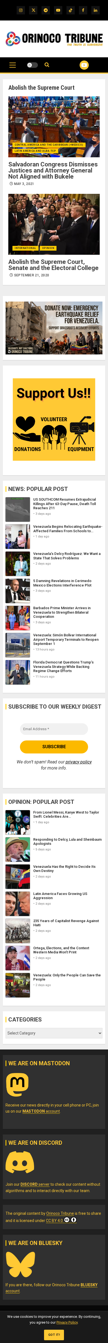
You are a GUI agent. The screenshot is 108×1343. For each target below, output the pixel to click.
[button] (12, 67)
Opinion (48, 248)
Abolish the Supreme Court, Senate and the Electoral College (53, 264)
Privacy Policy (67, 1322)
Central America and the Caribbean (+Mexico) (49, 144)
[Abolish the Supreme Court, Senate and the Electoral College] (54, 224)
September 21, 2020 (31, 275)
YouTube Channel (77, 65)
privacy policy (79, 762)
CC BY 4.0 (54, 1220)
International (25, 248)
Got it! (54, 1335)
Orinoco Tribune (60, 1213)
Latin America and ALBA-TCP (35, 151)
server (35, 1184)
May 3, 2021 (24, 184)
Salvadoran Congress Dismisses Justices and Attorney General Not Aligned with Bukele (53, 170)
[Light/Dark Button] (32, 65)
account (41, 1111)
